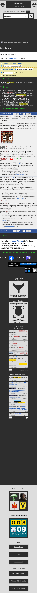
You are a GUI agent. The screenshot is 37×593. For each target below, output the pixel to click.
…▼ (12, 116)
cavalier (4, 198)
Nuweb (23, 588)
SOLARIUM (21, 402)
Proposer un (28, 263)
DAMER (25, 92)
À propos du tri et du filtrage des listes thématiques (17, 390)
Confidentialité (19, 562)
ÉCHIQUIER (30, 95)
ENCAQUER (12, 360)
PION (27, 82)
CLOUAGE (18, 92)
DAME (18, 82)
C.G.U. (19, 554)
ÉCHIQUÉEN (11, 95)
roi (29, 222)
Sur (4, 258)
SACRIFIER (5, 104)
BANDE (30, 90)
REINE (32, 82)
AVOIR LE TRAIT (22, 90)
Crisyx (11, 353)
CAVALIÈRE (10, 82)
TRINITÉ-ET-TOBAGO (21, 349)
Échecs (21, 159)
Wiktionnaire (20, 128)
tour (14, 215)
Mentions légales (18, 547)
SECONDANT (14, 104)
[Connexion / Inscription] (34, 5)
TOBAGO (21, 347)
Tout (24, 339)
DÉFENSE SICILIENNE (8, 93)
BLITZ (3, 92)
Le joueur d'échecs (19, 174)
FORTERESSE (6, 98)
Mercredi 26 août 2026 (15, 397)
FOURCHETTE (16, 98)
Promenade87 (18, 413)
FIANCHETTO (22, 96)
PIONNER (27, 101)
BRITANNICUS (23, 330)
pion (26, 215)
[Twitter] (29, 271)
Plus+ (26, 334)
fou (16, 173)
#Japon (18, 342)
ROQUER (27, 102)
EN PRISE (5, 96)
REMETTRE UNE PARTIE (9, 102)
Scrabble (16, 159)
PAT (21, 101)
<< (14, 113)
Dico (5, 42)
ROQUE (21, 102)
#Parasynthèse (19, 356)
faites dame (10, 171)
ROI (3, 84)
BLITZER (10, 92)
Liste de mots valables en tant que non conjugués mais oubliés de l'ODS (18, 408)
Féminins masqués (8, 69)
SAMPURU (16, 336)
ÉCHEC (4, 95)
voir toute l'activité (24, 370)
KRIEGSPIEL (16, 99)
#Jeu (19, 42)
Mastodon (23, 581)
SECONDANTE (23, 104)
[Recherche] (31, 16)
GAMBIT (25, 98)
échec (11, 58)
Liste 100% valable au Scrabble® (12, 63)
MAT (22, 99)
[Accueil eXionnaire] (2, 42)
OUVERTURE (14, 101)
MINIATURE (5, 101)
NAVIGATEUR (17, 377)
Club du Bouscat (13, 395)
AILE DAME (11, 90)
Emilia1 (11, 382)
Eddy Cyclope (12, 388)
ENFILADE (12, 96)
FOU (22, 82)
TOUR (7, 84)
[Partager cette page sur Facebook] (26, 271)
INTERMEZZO (6, 99)
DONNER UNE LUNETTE (24, 93)
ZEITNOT (22, 105)
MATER (28, 99)
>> (30, 113)
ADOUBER (3, 90)
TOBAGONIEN (23, 364)
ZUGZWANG (30, 105)
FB (18, 581)
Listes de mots (12, 42)
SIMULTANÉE (6, 105)
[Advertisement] (18, 29)
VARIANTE (14, 105)
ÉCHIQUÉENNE (20, 95)
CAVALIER (3, 82)
